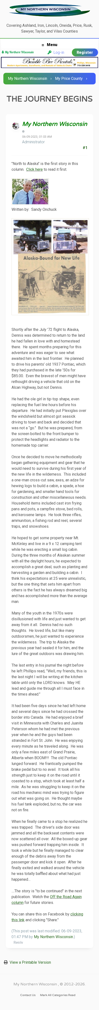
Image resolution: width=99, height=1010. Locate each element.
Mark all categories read (57, 995)
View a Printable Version (30, 962)
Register (85, 52)
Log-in (57, 52)
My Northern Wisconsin (27, 78)
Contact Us (28, 995)
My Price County (69, 78)
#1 (85, 147)
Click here (34, 169)
